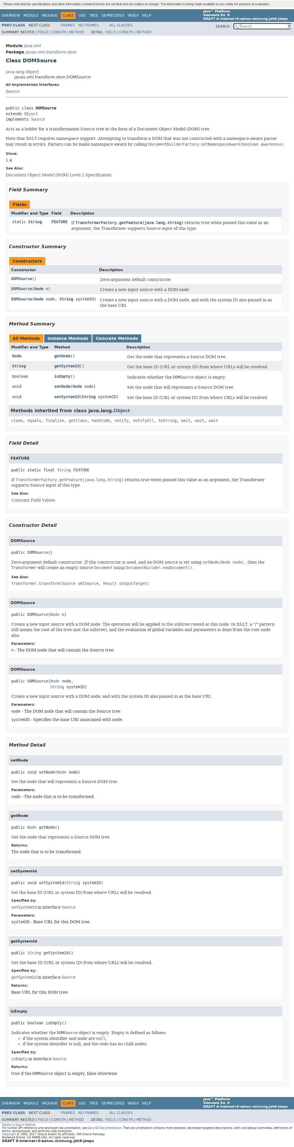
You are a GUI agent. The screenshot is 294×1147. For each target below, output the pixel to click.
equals (34, 420)
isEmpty (62, 376)
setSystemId (67, 396)
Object (31, 113)
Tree (93, 16)
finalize (55, 420)
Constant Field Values (33, 500)
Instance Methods (68, 338)
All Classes (121, 25)
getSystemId (67, 366)
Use (82, 16)
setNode (62, 386)
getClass (78, 420)
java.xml (32, 45)
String (35, 221)
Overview (11, 16)
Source (13, 91)
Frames (68, 25)
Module (31, 16)
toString (167, 420)
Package (50, 16)
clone (17, 420)
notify (121, 420)
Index (133, 16)
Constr (58, 32)
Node (38, 288)
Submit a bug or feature (19, 1124)
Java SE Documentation (104, 1127)
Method (76, 32)
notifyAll (143, 420)
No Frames (88, 25)
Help (146, 16)
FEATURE (59, 221)
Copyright (9, 1134)
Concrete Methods (117, 338)
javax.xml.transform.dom (51, 52)
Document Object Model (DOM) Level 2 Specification (58, 175)
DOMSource (21, 278)
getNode (62, 356)
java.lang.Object (22, 72)
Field (43, 32)
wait (185, 420)
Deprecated (113, 16)
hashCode (101, 420)
